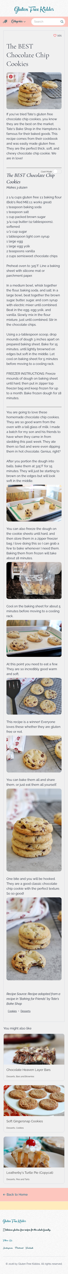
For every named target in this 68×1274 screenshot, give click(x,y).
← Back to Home (15, 1194)
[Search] (62, 21)
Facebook (29, 1248)
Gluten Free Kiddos (34, 10)
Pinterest (19, 1248)
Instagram (8, 1248)
